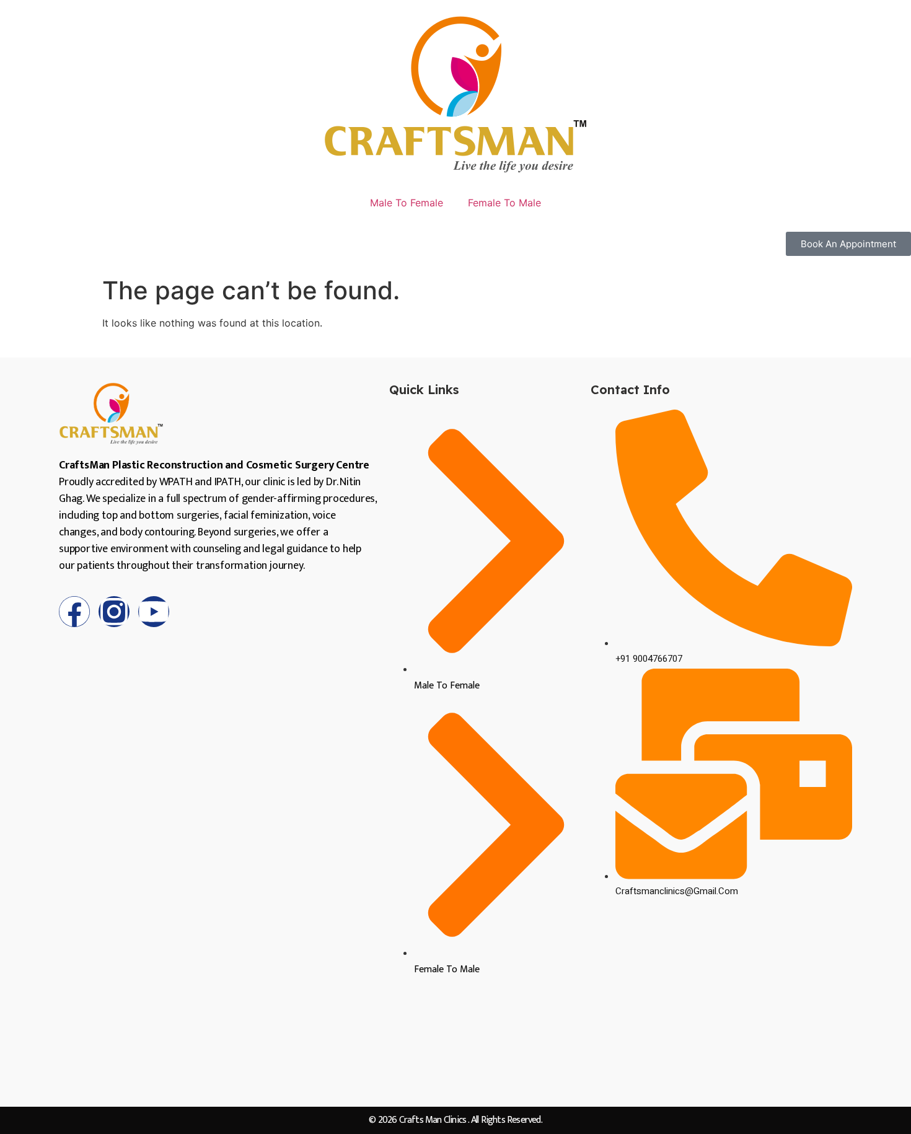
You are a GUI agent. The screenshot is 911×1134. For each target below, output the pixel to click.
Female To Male (504, 202)
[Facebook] (74, 611)
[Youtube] (153, 611)
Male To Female (406, 202)
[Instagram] (114, 611)
